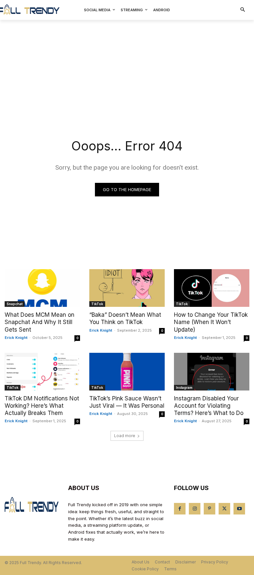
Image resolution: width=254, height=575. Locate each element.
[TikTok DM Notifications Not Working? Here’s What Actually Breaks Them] (42, 371)
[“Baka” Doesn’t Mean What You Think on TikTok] (127, 288)
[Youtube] (239, 508)
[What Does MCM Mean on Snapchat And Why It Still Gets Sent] (42, 288)
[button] (243, 10)
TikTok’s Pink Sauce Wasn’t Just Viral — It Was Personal (126, 402)
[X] (224, 508)
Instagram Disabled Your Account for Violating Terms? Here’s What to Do (208, 405)
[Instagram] (194, 508)
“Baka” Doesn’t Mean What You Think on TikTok (125, 318)
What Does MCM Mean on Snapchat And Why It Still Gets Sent (39, 322)
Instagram (184, 388)
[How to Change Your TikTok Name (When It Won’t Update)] (211, 288)
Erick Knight (16, 337)
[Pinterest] (209, 508)
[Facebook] (180, 508)
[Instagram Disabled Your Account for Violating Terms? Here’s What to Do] (211, 371)
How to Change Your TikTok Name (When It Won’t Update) (211, 322)
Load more (124, 435)
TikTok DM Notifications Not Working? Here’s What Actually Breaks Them (42, 405)
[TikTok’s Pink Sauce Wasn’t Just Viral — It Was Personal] (127, 371)
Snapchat (14, 304)
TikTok (97, 304)
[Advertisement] (127, 69)
